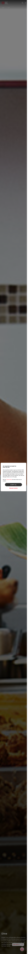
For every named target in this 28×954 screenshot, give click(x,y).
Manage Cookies (13, 488)
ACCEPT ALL (13, 484)
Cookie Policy (9, 479)
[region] (13, 477)
